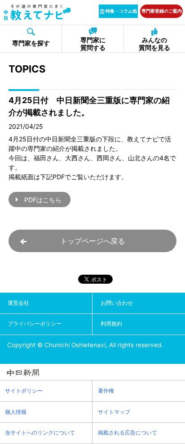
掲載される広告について (127, 432)
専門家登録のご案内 (161, 11)
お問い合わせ (117, 302)
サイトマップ (114, 411)
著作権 (106, 390)
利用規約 (111, 323)
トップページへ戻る (92, 240)
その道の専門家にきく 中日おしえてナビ (37, 12)
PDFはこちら (43, 200)
